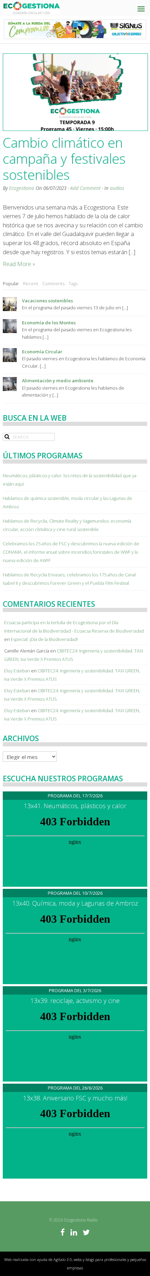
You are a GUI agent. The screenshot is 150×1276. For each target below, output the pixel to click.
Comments (53, 283)
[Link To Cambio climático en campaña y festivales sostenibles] (75, 92)
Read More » (19, 264)
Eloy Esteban (17, 670)
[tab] (11, 283)
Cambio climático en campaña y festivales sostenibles (64, 158)
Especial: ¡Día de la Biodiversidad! (44, 639)
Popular (11, 283)
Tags (73, 283)
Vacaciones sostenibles (47, 300)
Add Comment (85, 188)
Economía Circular (42, 351)
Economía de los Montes (49, 322)
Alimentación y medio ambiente (57, 380)
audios (117, 188)
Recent (30, 283)
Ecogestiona (21, 188)
